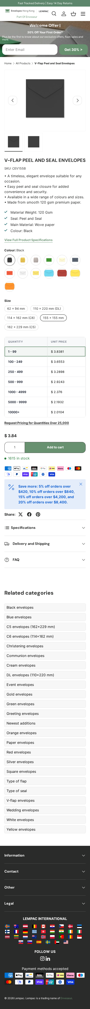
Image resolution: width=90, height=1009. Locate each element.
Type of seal (17, 791)
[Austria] (25, 926)
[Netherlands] (25, 936)
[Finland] (7, 931)
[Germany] (25, 931)
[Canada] (43, 926)
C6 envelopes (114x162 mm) (30, 636)
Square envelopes (21, 771)
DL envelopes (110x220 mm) (30, 675)
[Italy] (79, 931)
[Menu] (83, 14)
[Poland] (52, 936)
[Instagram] (42, 959)
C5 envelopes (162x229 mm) (31, 626)
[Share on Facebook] (29, 514)
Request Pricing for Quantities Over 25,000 (36, 423)
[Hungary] (52, 931)
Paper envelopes (20, 742)
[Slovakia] (21, 942)
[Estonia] (79, 926)
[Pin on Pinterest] (38, 514)
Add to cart (55, 447)
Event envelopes (20, 684)
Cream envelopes (21, 665)
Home (8, 63)
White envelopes (20, 820)
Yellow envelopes (21, 829)
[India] (61, 931)
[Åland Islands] (7, 926)
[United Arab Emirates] (57, 942)
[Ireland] (70, 931)
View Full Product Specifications (28, 240)
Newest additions (21, 723)
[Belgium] (34, 926)
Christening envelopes (25, 646)
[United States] (66, 942)
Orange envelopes (21, 733)
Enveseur (66, 998)
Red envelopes (19, 752)
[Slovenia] (30, 942)
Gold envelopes (19, 694)
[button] (73, 14)
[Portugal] (61, 936)
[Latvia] (7, 936)
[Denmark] (70, 926)
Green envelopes (20, 704)
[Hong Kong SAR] (43, 931)
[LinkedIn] (48, 959)
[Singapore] (79, 936)
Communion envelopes (25, 655)
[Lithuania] (16, 936)
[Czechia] (61, 926)
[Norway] (43, 936)
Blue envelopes (19, 617)
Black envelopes (20, 607)
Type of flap (17, 781)
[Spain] (38, 942)
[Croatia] (52, 926)
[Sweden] (48, 942)
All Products (23, 63)
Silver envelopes (20, 762)
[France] (16, 931)
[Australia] (16, 926)
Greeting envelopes (23, 713)
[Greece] (34, 931)
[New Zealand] (34, 936)
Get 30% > (73, 49)
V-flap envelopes (21, 800)
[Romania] (70, 936)
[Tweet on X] (20, 514)
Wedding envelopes (23, 810)
